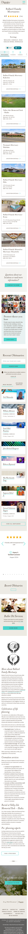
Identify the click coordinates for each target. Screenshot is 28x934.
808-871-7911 (7, 84)
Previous (2, 546)
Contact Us (14, 909)
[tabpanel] (14, 549)
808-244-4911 (7, 119)
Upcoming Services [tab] (19, 383)
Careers (22, 909)
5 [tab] (12, 574)
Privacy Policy (7, 911)
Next (24, 546)
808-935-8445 (7, 188)
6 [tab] (14, 574)
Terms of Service (19, 911)
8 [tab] (19, 574)
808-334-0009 (7, 223)
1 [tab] (3, 574)
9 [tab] (21, 574)
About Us (5, 909)
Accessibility (8, 913)
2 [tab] (5, 574)
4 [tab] (10, 574)
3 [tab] (8, 574)
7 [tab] (17, 574)
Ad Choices (14, 915)
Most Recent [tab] (7, 384)
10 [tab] (23, 574)
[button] (23, 2)
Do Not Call (19, 913)
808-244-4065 (7, 153)
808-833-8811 (7, 258)
